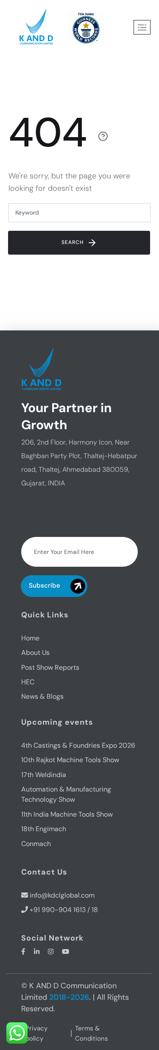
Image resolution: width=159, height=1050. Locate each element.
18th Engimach (43, 828)
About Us (35, 652)
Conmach (36, 843)
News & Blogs (42, 696)
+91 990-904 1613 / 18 (64, 909)
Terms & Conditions (91, 1033)
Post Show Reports (50, 667)
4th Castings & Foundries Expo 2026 (78, 745)
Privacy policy (36, 1033)
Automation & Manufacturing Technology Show (66, 794)
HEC (27, 681)
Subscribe (44, 585)
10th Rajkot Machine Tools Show (70, 759)
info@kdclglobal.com (62, 895)
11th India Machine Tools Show (67, 814)
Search (73, 242)
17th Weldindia (43, 774)
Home (30, 638)
